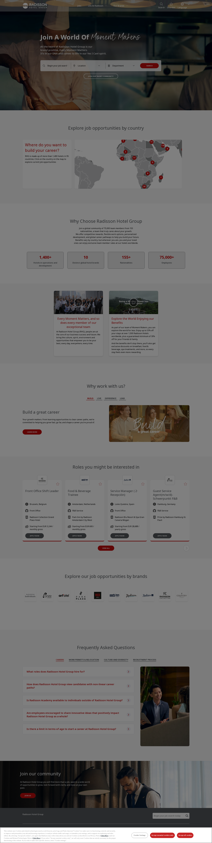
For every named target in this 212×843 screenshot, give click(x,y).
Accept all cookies (185, 835)
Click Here (104, 836)
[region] (106, 835)
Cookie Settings (140, 835)
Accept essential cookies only (162, 835)
